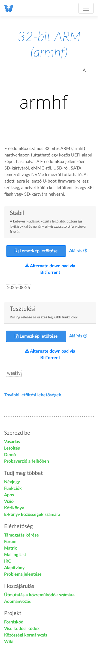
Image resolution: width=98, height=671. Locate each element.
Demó (10, 455)
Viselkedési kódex (21, 628)
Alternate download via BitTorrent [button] (52, 269)
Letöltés (12, 448)
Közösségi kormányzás (25, 635)
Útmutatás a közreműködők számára (39, 595)
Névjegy (12, 482)
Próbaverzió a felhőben (26, 461)
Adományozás (17, 601)
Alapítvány (14, 568)
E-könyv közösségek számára (32, 514)
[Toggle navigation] (86, 8)
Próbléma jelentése (23, 574)
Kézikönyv (14, 508)
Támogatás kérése (21, 535)
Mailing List (15, 555)
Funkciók (13, 488)
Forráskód (13, 622)
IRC (7, 561)
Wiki (8, 641)
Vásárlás (12, 442)
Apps (9, 495)
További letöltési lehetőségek (32, 395)
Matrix (10, 548)
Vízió (9, 501)
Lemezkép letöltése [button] (38, 251)
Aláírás (75, 251)
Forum (10, 542)
